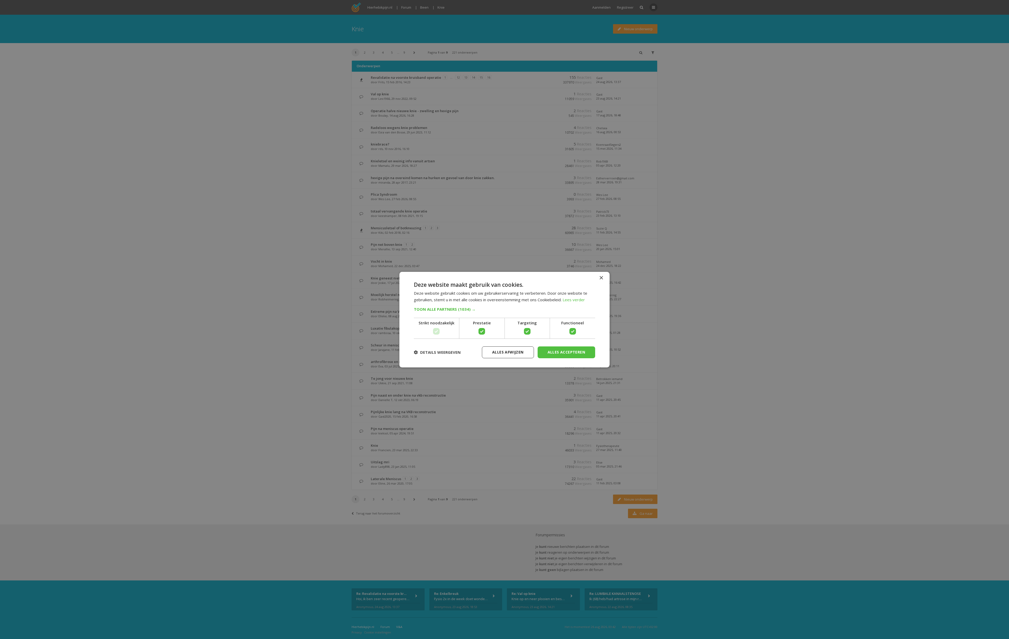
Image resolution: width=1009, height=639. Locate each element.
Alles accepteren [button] (566, 352)
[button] (504, 309)
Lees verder (574, 299)
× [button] (601, 278)
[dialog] (504, 319)
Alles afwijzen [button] (508, 352)
